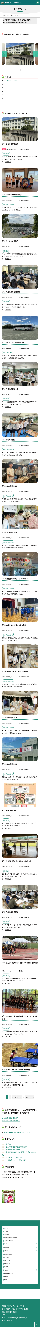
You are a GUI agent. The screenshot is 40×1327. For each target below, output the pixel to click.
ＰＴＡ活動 (6, 1257)
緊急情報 (6, 1267)
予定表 (5, 1279)
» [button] (33, 1097)
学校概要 (6, 1231)
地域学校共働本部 (8, 1273)
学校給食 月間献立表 (14, 1157)
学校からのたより (8, 1254)
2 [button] (10, 1097)
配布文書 (6, 1276)
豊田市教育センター (13, 1149)
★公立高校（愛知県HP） (10, 1118)
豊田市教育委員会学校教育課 (16, 1147)
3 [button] (12, 1097)
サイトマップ (7, 1320)
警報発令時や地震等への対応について (17, 1132)
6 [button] (20, 1097)
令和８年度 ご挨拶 (10, 80)
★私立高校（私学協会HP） (11, 1120)
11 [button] (30, 1097)
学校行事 (6, 1244)
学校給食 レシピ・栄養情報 (16, 1160)
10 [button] (27, 1097)
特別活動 (6, 1251)
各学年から (6, 1247)
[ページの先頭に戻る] (37, 1324)
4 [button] (15, 1097)
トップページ (7, 1228)
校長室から (8, 162)
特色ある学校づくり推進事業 (10, 1237)
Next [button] (35, 54)
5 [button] (17, 1097)
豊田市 (8, 1144)
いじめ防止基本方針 (8, 1240)
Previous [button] (4, 54)
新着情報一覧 (7, 1263)
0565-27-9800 (11, 1312)
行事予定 (6, 1270)
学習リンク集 (7, 1260)
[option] (20, 54)
